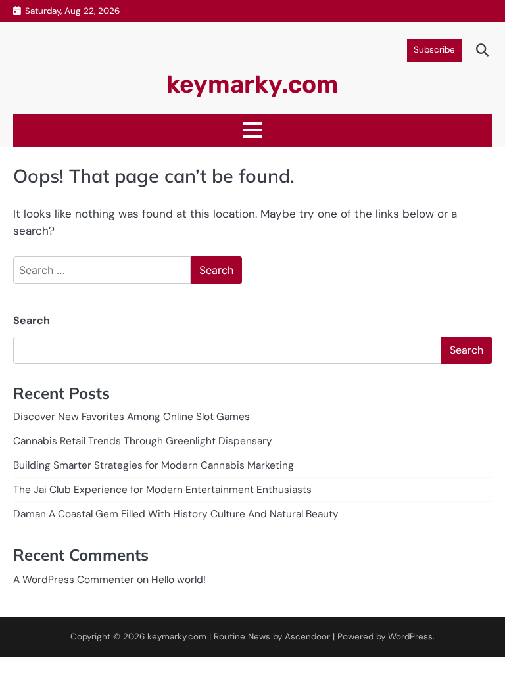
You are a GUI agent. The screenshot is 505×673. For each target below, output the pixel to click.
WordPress (410, 636)
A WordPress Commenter (73, 579)
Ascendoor (307, 636)
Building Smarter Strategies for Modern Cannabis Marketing (153, 465)
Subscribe (434, 49)
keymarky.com (252, 84)
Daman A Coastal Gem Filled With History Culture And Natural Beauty (176, 514)
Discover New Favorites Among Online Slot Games (131, 416)
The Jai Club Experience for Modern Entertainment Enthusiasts (162, 489)
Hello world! (178, 579)
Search (31, 320)
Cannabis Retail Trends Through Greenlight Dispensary (142, 441)
